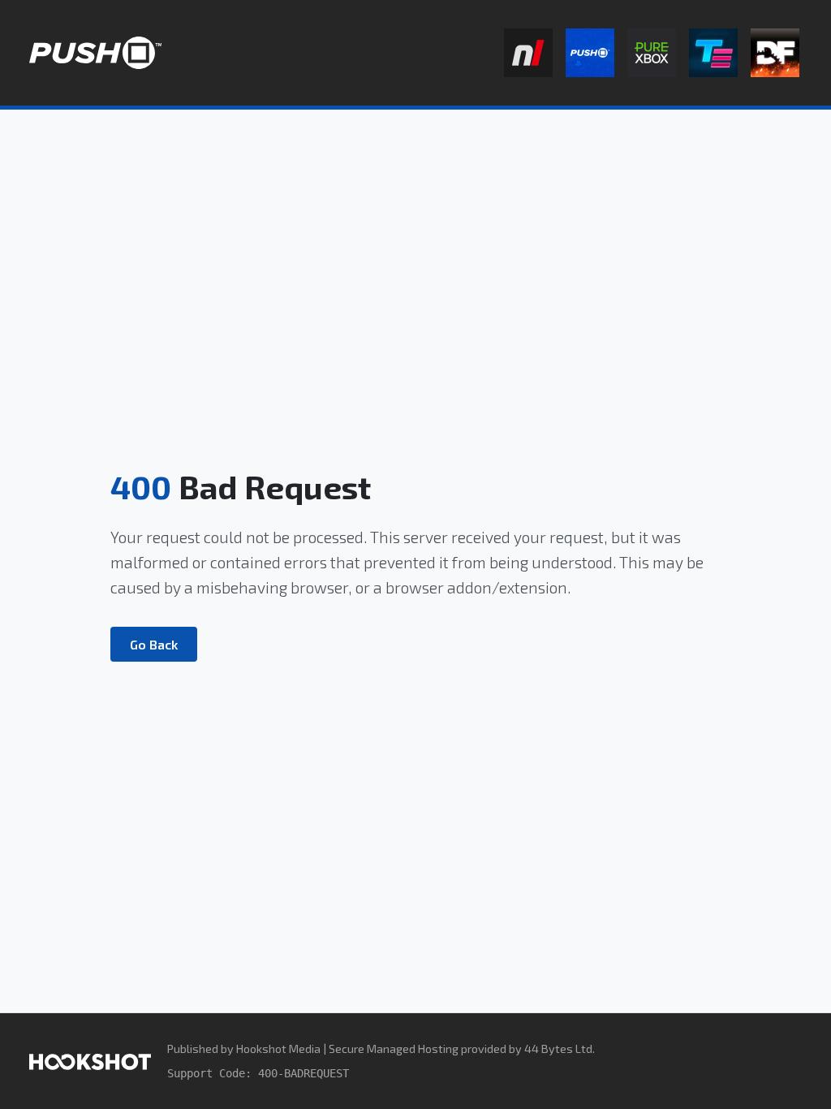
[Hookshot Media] (90, 1060)
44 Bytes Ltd (558, 1048)
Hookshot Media (278, 1048)
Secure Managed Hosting (394, 1048)
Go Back (154, 644)
